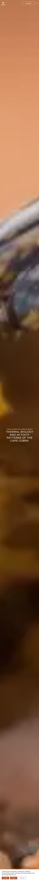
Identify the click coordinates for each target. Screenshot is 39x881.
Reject (13, 878)
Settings (22, 878)
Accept (5, 878)
